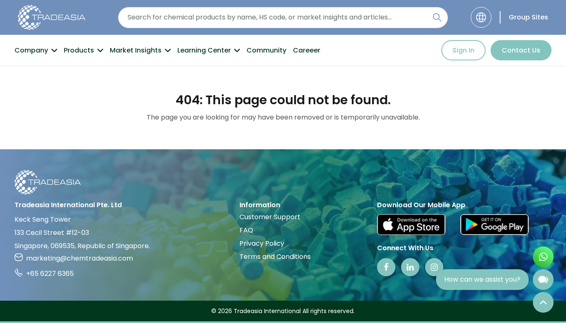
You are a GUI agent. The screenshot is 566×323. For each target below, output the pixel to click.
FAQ (246, 230)
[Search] (437, 17)
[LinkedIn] (410, 267)
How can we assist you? (482, 279)
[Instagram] (434, 267)
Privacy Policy (261, 243)
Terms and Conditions (275, 256)
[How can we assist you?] (543, 279)
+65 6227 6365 (50, 273)
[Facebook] (386, 267)
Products (79, 50)
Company (31, 50)
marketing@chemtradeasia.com (79, 258)
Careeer (306, 50)
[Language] (481, 17)
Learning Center (204, 50)
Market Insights (136, 50)
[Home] (283, 182)
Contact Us (521, 50)
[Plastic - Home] (51, 17)
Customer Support (269, 217)
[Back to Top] (543, 302)
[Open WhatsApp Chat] (543, 256)
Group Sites (528, 17)
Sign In (463, 50)
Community (266, 50)
